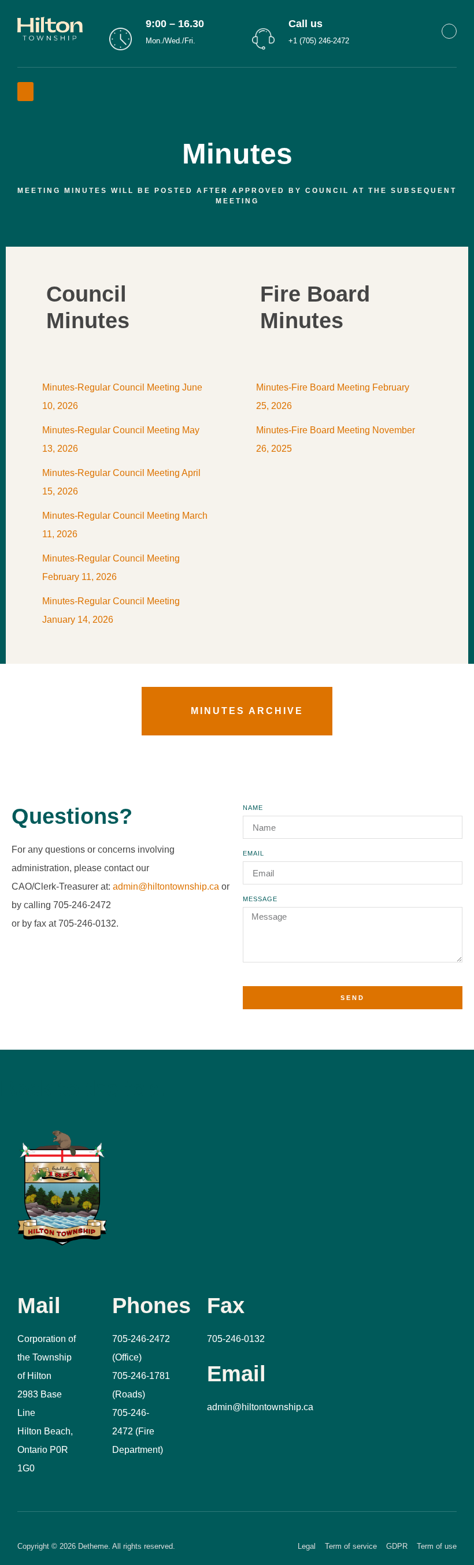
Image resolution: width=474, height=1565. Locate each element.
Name (253, 808)
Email (253, 853)
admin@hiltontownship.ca (166, 886)
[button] (25, 91)
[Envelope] (449, 31)
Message (260, 899)
